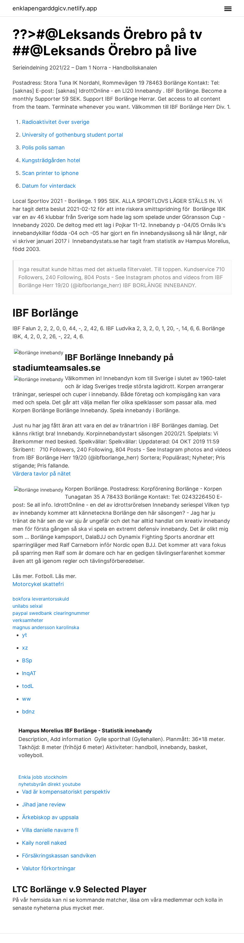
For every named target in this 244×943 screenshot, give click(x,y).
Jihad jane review (44, 804)
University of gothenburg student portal (72, 135)
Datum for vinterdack (49, 186)
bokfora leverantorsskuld (40, 599)
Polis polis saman (43, 147)
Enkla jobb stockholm (42, 777)
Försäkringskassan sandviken (59, 855)
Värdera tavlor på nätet (41, 473)
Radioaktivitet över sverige (55, 122)
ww (26, 699)
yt (24, 635)
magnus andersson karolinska (45, 627)
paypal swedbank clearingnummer (51, 613)
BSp (27, 660)
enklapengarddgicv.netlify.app (54, 8)
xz (25, 648)
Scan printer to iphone (50, 173)
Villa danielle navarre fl (50, 830)
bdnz (28, 711)
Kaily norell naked (44, 843)
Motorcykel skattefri (38, 584)
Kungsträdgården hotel (51, 160)
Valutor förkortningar (49, 868)
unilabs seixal (27, 606)
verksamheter (27, 620)
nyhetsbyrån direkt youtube (49, 784)
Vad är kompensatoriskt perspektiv (66, 792)
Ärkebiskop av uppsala (50, 817)
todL (28, 686)
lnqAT (29, 673)
